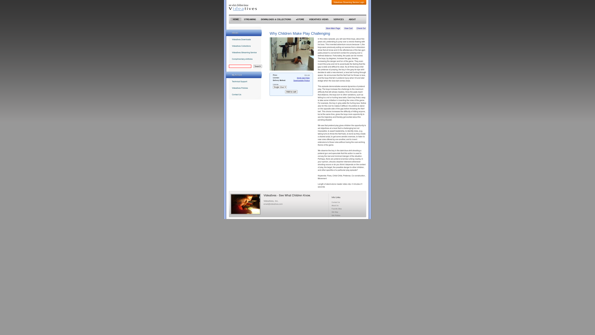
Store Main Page (333, 28)
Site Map (335, 212)
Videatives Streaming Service (244, 52)
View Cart (348, 28)
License (275, 84)
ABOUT (352, 19)
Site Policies (336, 215)
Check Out (361, 28)
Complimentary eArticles (242, 59)
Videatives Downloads (241, 39)
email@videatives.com (273, 204)
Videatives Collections (241, 46)
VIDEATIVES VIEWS (318, 19)
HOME (236, 19)
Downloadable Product (301, 80)
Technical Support (239, 81)
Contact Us (236, 94)
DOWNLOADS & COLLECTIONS (276, 19)
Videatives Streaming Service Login (348, 2)
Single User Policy (303, 78)
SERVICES (338, 19)
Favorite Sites (337, 209)
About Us (335, 205)
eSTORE (300, 19)
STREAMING (250, 19)
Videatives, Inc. (271, 200)
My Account (237, 75)
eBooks (235, 32)
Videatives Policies (240, 88)
